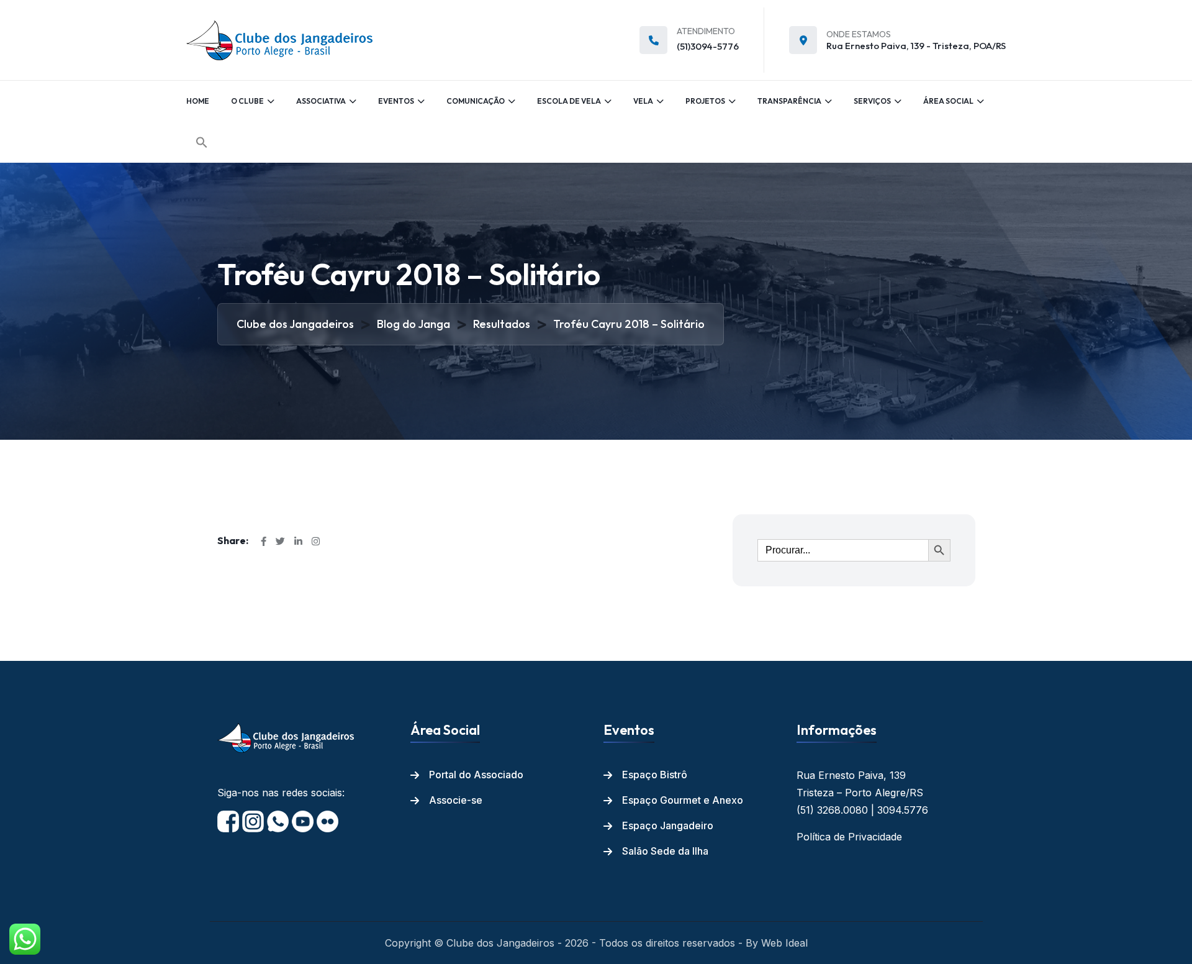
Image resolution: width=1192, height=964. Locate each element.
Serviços (872, 101)
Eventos (396, 101)
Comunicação (475, 101)
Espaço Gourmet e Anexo (682, 800)
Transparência (789, 101)
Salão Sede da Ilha (665, 851)
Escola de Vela (569, 101)
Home (197, 101)
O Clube (247, 101)
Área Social (948, 101)
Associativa (321, 101)
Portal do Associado (476, 774)
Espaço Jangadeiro (667, 825)
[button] (202, 142)
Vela (643, 101)
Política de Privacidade (849, 836)
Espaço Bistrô (654, 774)
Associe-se (455, 800)
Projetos (705, 101)
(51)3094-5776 (708, 46)
